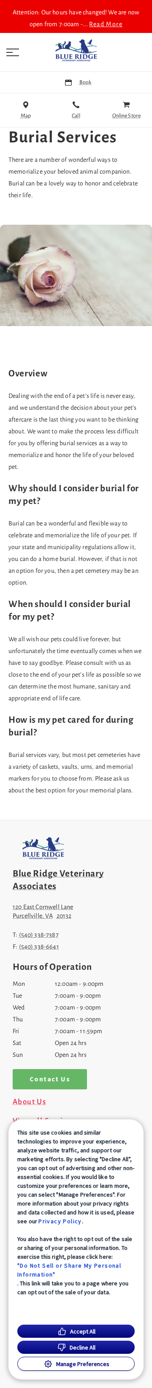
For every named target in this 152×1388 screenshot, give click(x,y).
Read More (105, 24)
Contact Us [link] (50, 1079)
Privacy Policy (60, 1221)
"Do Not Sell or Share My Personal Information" (69, 1270)
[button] (12, 52)
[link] (76, 50)
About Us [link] (29, 1102)
